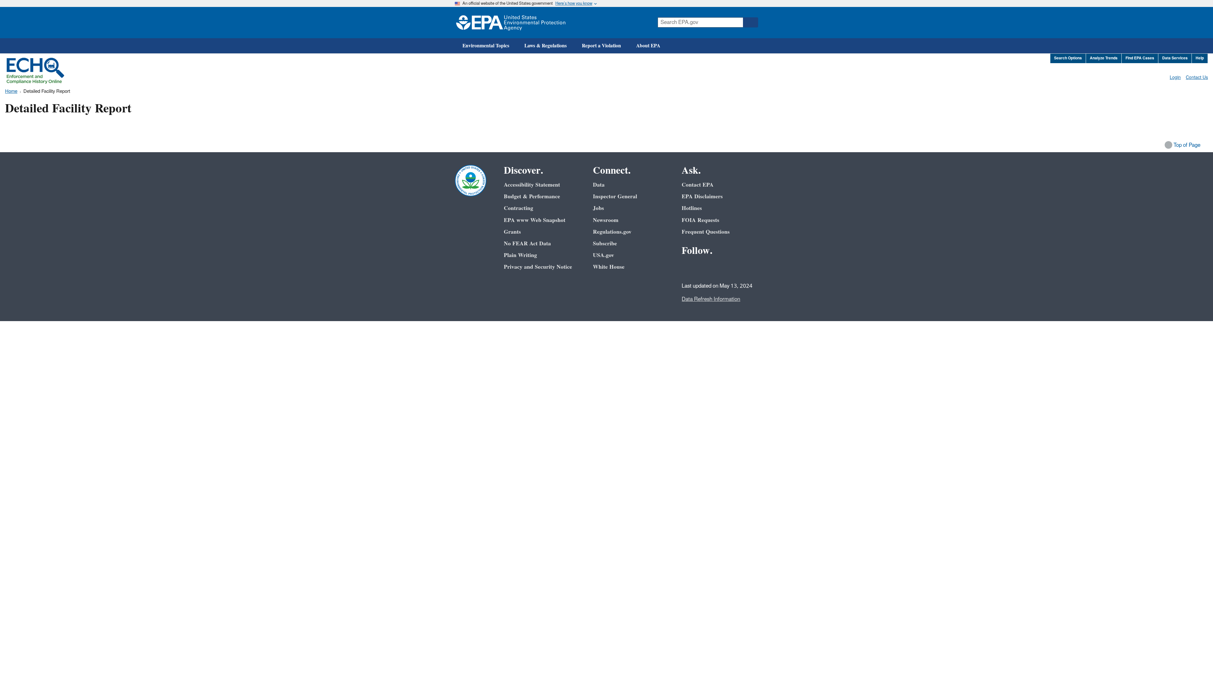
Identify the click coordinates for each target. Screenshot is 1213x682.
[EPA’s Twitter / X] (703, 268)
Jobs (598, 208)
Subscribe (605, 243)
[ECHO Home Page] (35, 70)
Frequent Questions (706, 232)
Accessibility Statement (532, 185)
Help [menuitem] (1200, 58)
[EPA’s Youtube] (718, 268)
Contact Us (1197, 77)
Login (1175, 77)
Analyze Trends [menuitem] (1104, 58)
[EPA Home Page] (511, 22)
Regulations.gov (612, 232)
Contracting (518, 208)
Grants (512, 232)
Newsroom (606, 220)
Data (599, 185)
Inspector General (615, 196)
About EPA (648, 45)
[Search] (750, 22)
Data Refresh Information (711, 299)
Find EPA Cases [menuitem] (1139, 58)
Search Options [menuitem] (1068, 58)
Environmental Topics (485, 45)
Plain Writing (520, 255)
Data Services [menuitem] (1175, 58)
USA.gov (603, 255)
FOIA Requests (700, 220)
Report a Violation (601, 45)
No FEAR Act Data (527, 243)
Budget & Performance (532, 196)
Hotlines (692, 208)
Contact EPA (698, 185)
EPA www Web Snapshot (534, 220)
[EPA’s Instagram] (733, 268)
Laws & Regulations (545, 45)
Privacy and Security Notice (538, 267)
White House (609, 267)
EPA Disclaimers (702, 196)
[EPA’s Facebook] (688, 268)
